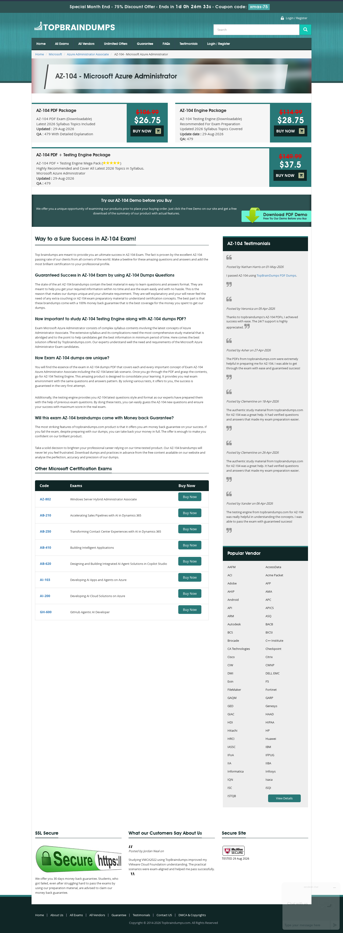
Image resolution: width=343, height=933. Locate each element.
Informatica (236, 771)
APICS (270, 608)
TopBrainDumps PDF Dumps (276, 275)
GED (230, 706)
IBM (268, 747)
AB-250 (45, 531)
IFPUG (270, 755)
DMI (230, 673)
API (230, 608)
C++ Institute (274, 641)
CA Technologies (239, 649)
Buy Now (190, 497)
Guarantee (145, 44)
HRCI (231, 739)
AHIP (231, 592)
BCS (230, 632)
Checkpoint (273, 649)
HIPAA (270, 722)
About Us (56, 915)
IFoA (231, 755)
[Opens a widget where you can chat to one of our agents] (311, 906)
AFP (268, 583)
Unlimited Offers (115, 44)
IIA (229, 763)
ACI (230, 575)
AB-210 (45, 515)
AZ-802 (45, 499)
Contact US (164, 915)
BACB (269, 624)
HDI (230, 722)
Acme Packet (274, 575)
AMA (269, 592)
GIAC (231, 714)
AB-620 (45, 563)
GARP (269, 698)
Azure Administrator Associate (88, 54)
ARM (231, 616)
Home (41, 44)
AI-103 (45, 579)
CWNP (270, 665)
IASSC (231, 747)
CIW (230, 665)
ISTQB (232, 796)
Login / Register (296, 18)
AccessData (273, 567)
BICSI (269, 632)
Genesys (271, 706)
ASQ (268, 616)
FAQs (166, 44)
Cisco (231, 657)
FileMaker (234, 690)
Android (233, 600)
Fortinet (271, 690)
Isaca (269, 780)
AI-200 (45, 596)
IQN (230, 780)
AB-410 (45, 547)
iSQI (268, 788)
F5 (267, 682)
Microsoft (55, 54)
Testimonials (189, 44)
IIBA (268, 763)
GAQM (232, 698)
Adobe (232, 583)
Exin (230, 682)
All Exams (62, 44)
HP (268, 731)
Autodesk (234, 624)
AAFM (232, 567)
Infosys (271, 771)
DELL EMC (273, 673)
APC (268, 600)
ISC (230, 788)
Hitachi (232, 731)
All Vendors (86, 44)
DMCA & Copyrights (192, 915)
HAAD (270, 714)
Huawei (271, 739)
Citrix (269, 657)
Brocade (233, 641)
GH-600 (46, 612)
